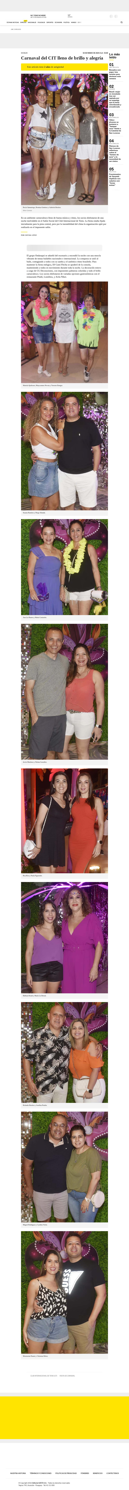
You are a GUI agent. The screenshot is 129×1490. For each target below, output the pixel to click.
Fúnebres (85, 1473)
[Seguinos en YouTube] (102, 15)
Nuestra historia (18, 1473)
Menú (120, 16)
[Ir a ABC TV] (97, 22)
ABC (12, 15)
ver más (68, 16)
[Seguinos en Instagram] (106, 15)
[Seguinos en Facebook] (94, 15)
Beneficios (97, 1473)
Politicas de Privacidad (66, 1473)
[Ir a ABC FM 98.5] (114, 22)
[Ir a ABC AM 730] (104, 22)
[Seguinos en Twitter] (98, 15)
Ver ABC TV (43, 15)
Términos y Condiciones (40, 1473)
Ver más (116, 72)
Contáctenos (112, 1473)
